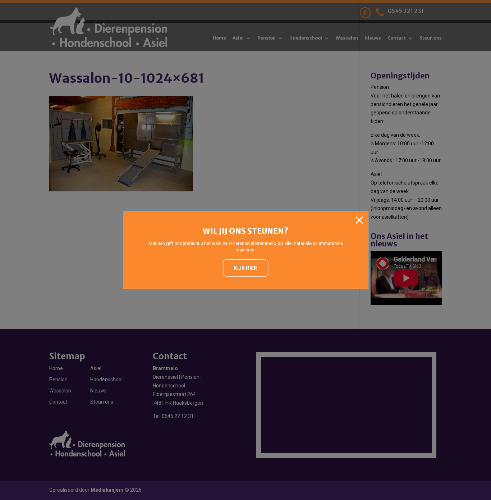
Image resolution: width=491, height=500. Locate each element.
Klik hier (245, 268)
